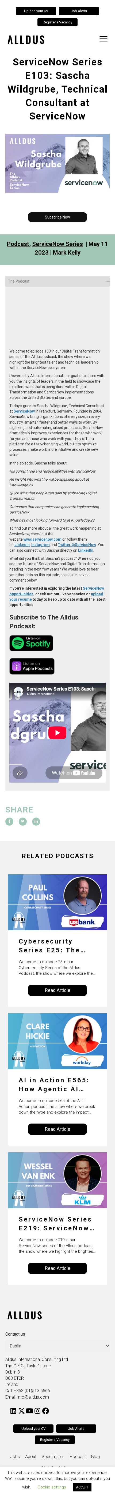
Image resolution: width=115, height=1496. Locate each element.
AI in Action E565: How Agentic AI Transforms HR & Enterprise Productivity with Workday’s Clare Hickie (54, 1085)
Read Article (57, 990)
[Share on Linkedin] (36, 822)
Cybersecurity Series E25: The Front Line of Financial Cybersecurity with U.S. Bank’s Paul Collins (55, 946)
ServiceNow (24, 411)
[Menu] (103, 39)
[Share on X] (23, 822)
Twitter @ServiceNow (77, 545)
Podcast (18, 244)
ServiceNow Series (57, 244)
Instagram (40, 545)
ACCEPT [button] (82, 1487)
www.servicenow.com (43, 539)
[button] (57, 217)
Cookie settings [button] (52, 1487)
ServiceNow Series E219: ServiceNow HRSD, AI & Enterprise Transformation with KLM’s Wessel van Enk (55, 1224)
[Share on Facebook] (9, 822)
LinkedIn (22, 545)
